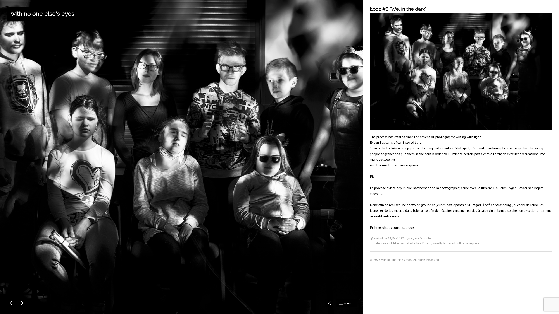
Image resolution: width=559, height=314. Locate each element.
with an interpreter (468, 243)
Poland (426, 243)
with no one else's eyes (42, 13)
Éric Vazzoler (423, 238)
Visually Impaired (444, 243)
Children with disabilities (405, 243)
